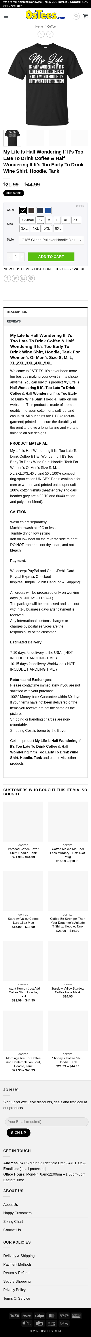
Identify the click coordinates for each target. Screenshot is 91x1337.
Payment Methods (17, 1264)
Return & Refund (16, 1273)
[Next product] (41, 34)
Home (39, 26)
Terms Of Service (16, 1298)
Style (10, 239)
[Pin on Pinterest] (31, 278)
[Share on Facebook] (7, 278)
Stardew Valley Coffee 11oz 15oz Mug (23, 920)
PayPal (33, 571)
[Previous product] (49, 34)
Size (10, 224)
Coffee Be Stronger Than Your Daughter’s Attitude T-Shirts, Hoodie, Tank (67, 922)
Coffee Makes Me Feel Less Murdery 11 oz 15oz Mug (67, 852)
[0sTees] (45, 16)
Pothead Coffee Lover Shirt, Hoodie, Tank (23, 851)
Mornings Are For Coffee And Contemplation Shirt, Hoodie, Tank (23, 1062)
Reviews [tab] (14, 321)
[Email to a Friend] (23, 278)
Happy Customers (17, 1213)
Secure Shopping (17, 1281)
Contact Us (12, 1230)
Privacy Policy (14, 1290)
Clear (80, 206)
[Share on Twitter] (15, 278)
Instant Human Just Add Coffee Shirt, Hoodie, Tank (23, 992)
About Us (10, 1204)
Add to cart (51, 257)
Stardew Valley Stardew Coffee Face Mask (67, 990)
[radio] (23, 210)
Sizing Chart (13, 1221)
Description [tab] (17, 312)
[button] (6, 16)
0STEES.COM (51, 1331)
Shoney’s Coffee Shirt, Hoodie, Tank (67, 1060)
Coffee (51, 26)
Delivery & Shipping (19, 1256)
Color (10, 210)
